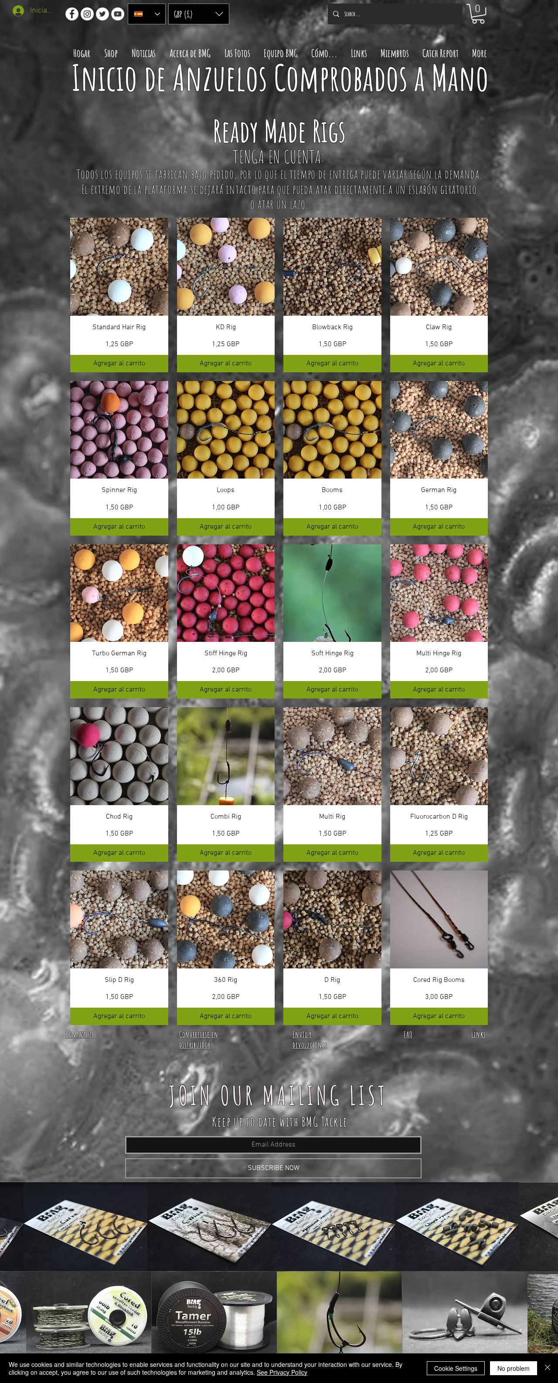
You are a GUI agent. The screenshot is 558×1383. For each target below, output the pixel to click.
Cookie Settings (455, 1368)
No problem (513, 1368)
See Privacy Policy (282, 1372)
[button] (198, 13)
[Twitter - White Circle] (102, 13)
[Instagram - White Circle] (87, 13)
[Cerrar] (547, 1368)
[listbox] (198, 13)
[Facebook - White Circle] (71, 13)
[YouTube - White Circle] (117, 13)
